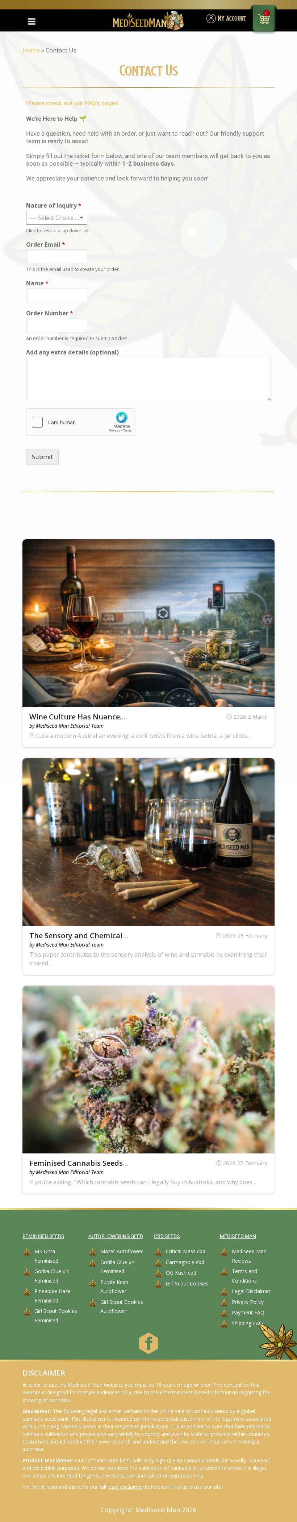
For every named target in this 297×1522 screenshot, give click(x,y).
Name (37, 283)
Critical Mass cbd (185, 1251)
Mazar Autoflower (121, 1251)
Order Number (49, 313)
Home (31, 50)
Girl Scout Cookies (187, 1283)
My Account (232, 18)
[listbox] (56, 218)
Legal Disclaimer (251, 1291)
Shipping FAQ (247, 1323)
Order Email (45, 244)
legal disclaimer (125, 1486)
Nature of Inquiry (53, 205)
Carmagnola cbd (185, 1262)
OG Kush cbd (181, 1272)
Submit (42, 456)
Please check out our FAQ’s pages (72, 103)
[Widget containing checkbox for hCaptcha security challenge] (80, 422)
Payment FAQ (248, 1312)
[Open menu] (31, 21)
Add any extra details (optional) (72, 352)
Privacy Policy (248, 1301)
